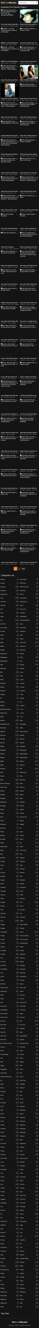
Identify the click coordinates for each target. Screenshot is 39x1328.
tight (29, 1225)
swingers (29, 1165)
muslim (29, 805)
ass (17, 452)
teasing (29, 1188)
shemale (29, 1047)
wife (9, 378)
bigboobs (9, 750)
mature (22, 378)
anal (13, 304)
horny (29, 605)
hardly (9, 1273)
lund (29, 716)
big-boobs (9, 728)
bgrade (9, 702)
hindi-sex (29, 590)
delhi (9, 995)
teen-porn (29, 1195)
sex (15, 81)
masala (29, 742)
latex (29, 672)
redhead (29, 954)
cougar (9, 935)
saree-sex (29, 987)
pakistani (29, 880)
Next (23, 568)
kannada (29, 650)
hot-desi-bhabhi (29, 620)
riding (29, 961)
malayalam (29, 724)
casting (9, 876)
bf (9, 698)
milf (15, 137)
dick (9, 1058)
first (27, 230)
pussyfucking (29, 943)
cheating (9, 891)
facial (9, 1121)
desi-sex (9, 1028)
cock (9, 921)
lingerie (29, 705)
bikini (9, 765)
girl (2, 26)
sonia (29, 1099)
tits (29, 1236)
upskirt (29, 1254)
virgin (29, 1280)
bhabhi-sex (9, 713)
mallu (3, 156)
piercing (29, 898)
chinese (9, 895)
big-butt (9, 731)
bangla (9, 650)
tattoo (29, 1180)
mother (29, 791)
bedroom (9, 690)
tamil (29, 1173)
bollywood (9, 802)
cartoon (9, 872)
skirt (29, 1065)
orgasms (29, 861)
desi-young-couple (9, 1043)
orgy (29, 865)
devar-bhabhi (9, 1054)
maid (29, 720)
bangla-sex (9, 653)
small (29, 1076)
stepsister (29, 1128)
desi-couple (9, 1017)
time (29, 1229)
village (29, 1273)
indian (6, 26)
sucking (32, 156)
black (9, 779)
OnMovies (8, 2)
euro (9, 1099)
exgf (9, 1110)
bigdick (9, 757)
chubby (9, 902)
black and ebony (9, 783)
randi (29, 946)
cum (25, 323)
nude (29, 831)
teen (37, 44)
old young (29, 850)
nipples (29, 824)
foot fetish (9, 1158)
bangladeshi (9, 661)
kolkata (29, 668)
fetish (9, 1132)
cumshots (9, 965)
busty (9, 850)
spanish (29, 1106)
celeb (9, 883)
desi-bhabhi (9, 1010)
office (29, 839)
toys (29, 1247)
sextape (29, 1028)
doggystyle (9, 1069)
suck (29, 1151)
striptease (29, 1143)
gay (9, 1206)
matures (34, 378)
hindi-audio (29, 579)
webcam (29, 1288)
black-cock (9, 787)
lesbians (29, 690)
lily (29, 702)
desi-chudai (9, 1013)
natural (29, 813)
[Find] (36, 2)
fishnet (9, 1147)
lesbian (29, 687)
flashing (9, 1154)
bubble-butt (9, 846)
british (9, 831)
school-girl (29, 1002)
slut (29, 1073)
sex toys (29, 1024)
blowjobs (9, 798)
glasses (9, 1236)
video (29, 1266)
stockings (29, 1132)
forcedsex (9, 1169)
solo (29, 1091)
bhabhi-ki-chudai (9, 709)
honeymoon (29, 601)
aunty (31, 100)
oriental (29, 869)
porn (29, 902)
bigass (9, 746)
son (29, 1095)
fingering (12, 434)
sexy (15, 44)
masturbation (29, 757)
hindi (9, 1306)
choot (9, 898)
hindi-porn (29, 583)
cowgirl (9, 946)
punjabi (30, 248)
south (29, 1102)
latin (29, 676)
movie (29, 794)
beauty (9, 687)
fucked (9, 1188)
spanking (29, 1110)
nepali (29, 820)
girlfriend (9, 1225)
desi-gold (9, 1024)
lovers (29, 713)
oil (29, 843)
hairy (9, 1254)
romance (28, 81)
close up (9, 913)
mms (29, 776)
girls (9, 1229)
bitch (9, 772)
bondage (9, 805)
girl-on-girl (9, 1221)
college (9, 928)
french (9, 1177)
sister (11, 174)
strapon (29, 1136)
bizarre (9, 776)
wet (29, 1295)
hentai (9, 1284)
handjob (9, 1258)
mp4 (29, 798)
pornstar (29, 909)
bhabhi (9, 705)
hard (9, 1262)
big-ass (9, 720)
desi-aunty (9, 1006)
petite (29, 895)
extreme (9, 1117)
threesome (29, 1221)
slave (29, 1069)
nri (29, 828)
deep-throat (9, 987)
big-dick (9, 739)
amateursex (9, 594)
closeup (9, 917)
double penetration (9, 1076)
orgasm (29, 857)
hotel (29, 624)
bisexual (9, 768)
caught (9, 880)
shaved (29, 1039)
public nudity (29, 924)
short (29, 1050)
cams (9, 865)
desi (12, 81)
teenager (29, 1206)
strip (29, 1139)
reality (29, 950)
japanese (29, 646)
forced (9, 1165)
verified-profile (29, 1258)
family (9, 1125)
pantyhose (29, 887)
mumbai (29, 802)
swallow (29, 1162)
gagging (9, 1199)
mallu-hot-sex (29, 731)
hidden (9, 1288)
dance (9, 980)
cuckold (9, 954)
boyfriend (9, 824)
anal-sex (9, 605)
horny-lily (29, 609)
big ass (10, 267)
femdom (9, 1128)
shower (29, 1054)
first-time (9, 1143)
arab (9, 612)
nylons (29, 835)
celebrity (9, 887)
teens (29, 1214)
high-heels (9, 1295)
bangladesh (9, 657)
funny (9, 1195)
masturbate (29, 750)
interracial (29, 642)
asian (7, 434)
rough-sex (29, 976)
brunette (9, 839)
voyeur (29, 1284)
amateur (12, 26)
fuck (9, 304)
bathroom (9, 668)
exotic (9, 1113)
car (9, 869)
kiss (29, 661)
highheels (9, 1299)
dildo (9, 1062)
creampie (15, 267)
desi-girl (9, 1021)
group (9, 1243)
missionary (29, 772)
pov (29, 913)
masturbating (29, 754)
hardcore (32, 26)
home (17, 26)
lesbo (29, 694)
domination (9, 1073)
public (29, 921)
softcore (29, 1088)
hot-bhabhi (29, 616)
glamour (9, 1232)
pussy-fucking (29, 935)
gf (9, 1214)
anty (9, 609)
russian (29, 980)
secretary (29, 1010)
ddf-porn (9, 984)
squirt (29, 1113)
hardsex (9, 1277)
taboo (29, 1169)
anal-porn (9, 601)
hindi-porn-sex (29, 587)
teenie (29, 1210)
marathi (29, 735)
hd (18, 137)
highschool (9, 1303)
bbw (30, 397)
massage (29, 746)
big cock (16, 508)
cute (11, 63)
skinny (29, 1062)
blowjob (23, 156)
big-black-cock (9, 724)
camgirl (9, 861)
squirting (29, 1117)
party (29, 891)
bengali (9, 694)
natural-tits (29, 817)
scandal (29, 995)
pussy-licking (29, 939)
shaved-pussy (29, 1043)
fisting (9, 1151)
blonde (9, 791)
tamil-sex (29, 1177)
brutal (9, 843)
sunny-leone (29, 1158)
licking (30, 211)
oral (29, 854)
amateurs (9, 590)
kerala (29, 653)
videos (29, 1269)
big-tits (9, 742)
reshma (29, 958)
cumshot (9, 961)
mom (15, 564)
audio (9, 635)
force (9, 1162)
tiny (29, 1232)
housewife (29, 627)
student (29, 1147)
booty (9, 813)
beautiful (9, 683)
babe (3, 434)
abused (9, 579)
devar (9, 1050)
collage (9, 924)
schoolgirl (29, 1006)
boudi (9, 820)
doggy (17, 304)
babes (9, 646)
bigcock (9, 754)
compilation (9, 932)
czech (9, 976)
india (11, 44)
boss (9, 817)
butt (9, 854)
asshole (9, 631)
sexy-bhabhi (29, 1036)
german (9, 1210)
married (29, 739)
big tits (35, 397)
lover (29, 709)
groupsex (9, 1251)
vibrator (29, 1262)
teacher (29, 1184)
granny (9, 1240)
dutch (9, 1084)
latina (29, 679)
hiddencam (9, 1292)
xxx (29, 1306)
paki (29, 876)
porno (29, 906)
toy (29, 1243)
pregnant (29, 917)
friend (35, 100)
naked (29, 809)
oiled (29, 846)
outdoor (29, 872)
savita (29, 991)
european (9, 1102)
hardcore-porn (9, 1269)
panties (29, 883)
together (29, 1240)
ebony (9, 1088)
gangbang (9, 1203)
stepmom (29, 1125)
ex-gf (9, 1106)
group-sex (9, 1247)
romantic (29, 972)
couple (35, 230)
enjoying (16, 248)
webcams (29, 1292)
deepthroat (9, 991)
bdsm (9, 679)
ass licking (9, 627)
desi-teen (9, 1036)
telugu (29, 1217)
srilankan (29, 1121)
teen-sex (29, 1199)
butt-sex (9, 857)
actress (9, 583)
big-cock (9, 735)
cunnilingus (9, 969)
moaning (29, 779)
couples (9, 943)
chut (9, 909)
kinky (29, 657)
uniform (29, 1251)
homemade (29, 598)
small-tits (29, 1080)
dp (9, 1080)
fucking (9, 1191)
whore (29, 1299)
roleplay (29, 965)
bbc (9, 672)
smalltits (29, 1084)
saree (31, 63)
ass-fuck (9, 624)
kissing (29, 664)
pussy (35, 248)
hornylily (29, 612)
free (9, 1173)
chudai (9, 906)
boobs (9, 809)
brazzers (9, 828)
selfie (29, 1013)
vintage (29, 1277)
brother (9, 835)
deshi (9, 998)
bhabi (9, 716)
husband (9, 100)
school (29, 998)
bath (9, 664)
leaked (29, 683)
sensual (29, 1017)
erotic (9, 1095)
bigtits (9, 761)
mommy (29, 787)
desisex (9, 1047)
